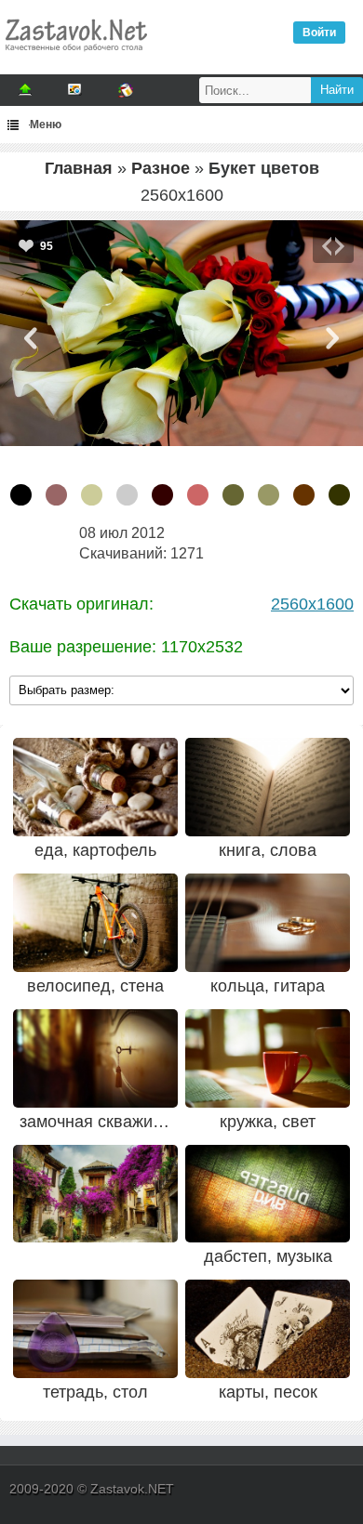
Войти (319, 32)
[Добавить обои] (25, 90)
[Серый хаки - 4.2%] (233, 495)
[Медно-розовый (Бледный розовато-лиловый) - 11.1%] (56, 495)
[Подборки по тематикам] (75, 90)
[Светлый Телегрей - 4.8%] (127, 495)
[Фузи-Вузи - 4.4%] (197, 495)
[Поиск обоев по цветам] (125, 90)
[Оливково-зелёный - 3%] (339, 495)
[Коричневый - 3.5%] (304, 495)
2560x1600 (312, 604)
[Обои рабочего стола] (75, 55)
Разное (160, 168)
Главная (79, 168)
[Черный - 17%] (21, 495)
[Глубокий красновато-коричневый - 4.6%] (162, 495)
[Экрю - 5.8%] (91, 495)
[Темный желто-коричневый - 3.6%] (268, 495)
